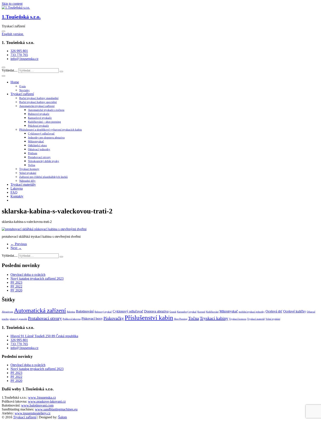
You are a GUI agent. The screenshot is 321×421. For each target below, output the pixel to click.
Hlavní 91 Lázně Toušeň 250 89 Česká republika (44, 336)
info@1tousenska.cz (24, 59)
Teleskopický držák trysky (43, 161)
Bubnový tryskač (103, 312)
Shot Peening (180, 319)
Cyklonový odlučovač (41, 133)
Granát (172, 312)
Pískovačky (114, 318)
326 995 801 (19, 51)
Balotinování (85, 311)
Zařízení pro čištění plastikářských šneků (43, 176)
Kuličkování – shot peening (44, 121)
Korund (201, 312)
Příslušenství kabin (149, 317)
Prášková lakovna (72, 319)
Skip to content (12, 3)
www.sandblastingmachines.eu (56, 409)
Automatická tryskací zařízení (37, 106)
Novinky (24, 90)
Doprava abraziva (156, 311)
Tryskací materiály (23, 184)
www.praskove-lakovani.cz (47, 401)
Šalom (62, 417)
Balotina (71, 312)
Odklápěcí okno (37, 145)
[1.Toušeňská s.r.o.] (16, 7)
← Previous (18, 244)
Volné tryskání (27, 173)
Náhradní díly (27, 180)
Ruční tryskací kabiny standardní (39, 98)
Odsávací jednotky (39, 149)
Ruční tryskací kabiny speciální (38, 102)
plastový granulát (18, 319)
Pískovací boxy (92, 319)
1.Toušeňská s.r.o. (21, 17)
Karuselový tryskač (187, 312)
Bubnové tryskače (38, 113)
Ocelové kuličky (294, 311)
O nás (22, 86)
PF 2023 (16, 282)
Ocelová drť (274, 311)
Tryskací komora (237, 319)
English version (13, 34)
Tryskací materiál (256, 319)
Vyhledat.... (10, 70)
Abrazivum (7, 312)
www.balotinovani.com (37, 405)
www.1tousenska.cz (42, 397)
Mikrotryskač (36, 141)
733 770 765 (19, 55)
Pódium (32, 153)
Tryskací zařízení (22, 94)
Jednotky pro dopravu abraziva (46, 137)
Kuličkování (212, 312)
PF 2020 (16, 290)
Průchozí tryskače (38, 125)
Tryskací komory (29, 169)
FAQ (13, 192)
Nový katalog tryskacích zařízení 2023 (37, 278)
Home (14, 82)
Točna (31, 165)
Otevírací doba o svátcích (27, 274)
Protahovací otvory (39, 157)
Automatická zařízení (40, 310)
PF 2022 (16, 286)
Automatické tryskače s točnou (46, 110)
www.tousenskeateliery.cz (32, 413)
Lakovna (16, 188)
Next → (16, 248)
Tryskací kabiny (214, 318)
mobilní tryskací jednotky (252, 312)
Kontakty (16, 196)
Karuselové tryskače (40, 117)
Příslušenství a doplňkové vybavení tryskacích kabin (50, 129)
